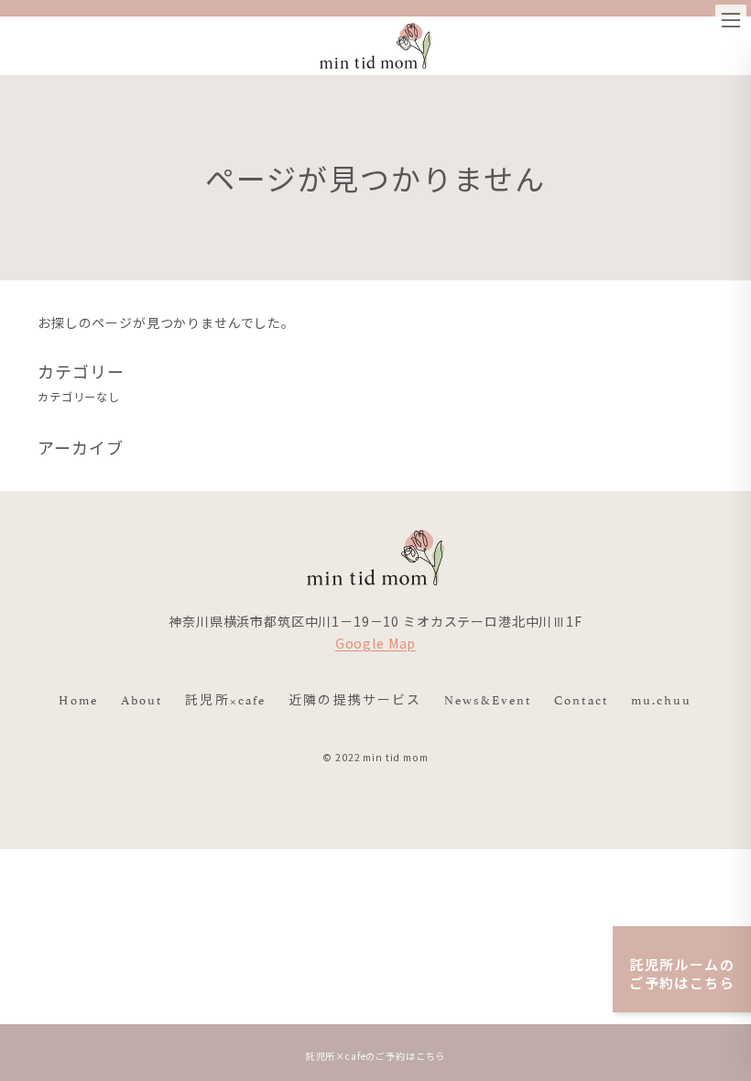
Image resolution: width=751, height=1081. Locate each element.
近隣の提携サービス (354, 699)
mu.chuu (661, 699)
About (142, 699)
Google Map (375, 643)
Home (78, 699)
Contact (581, 699)
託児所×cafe (225, 699)
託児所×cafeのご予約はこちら (375, 1056)
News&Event (487, 699)
